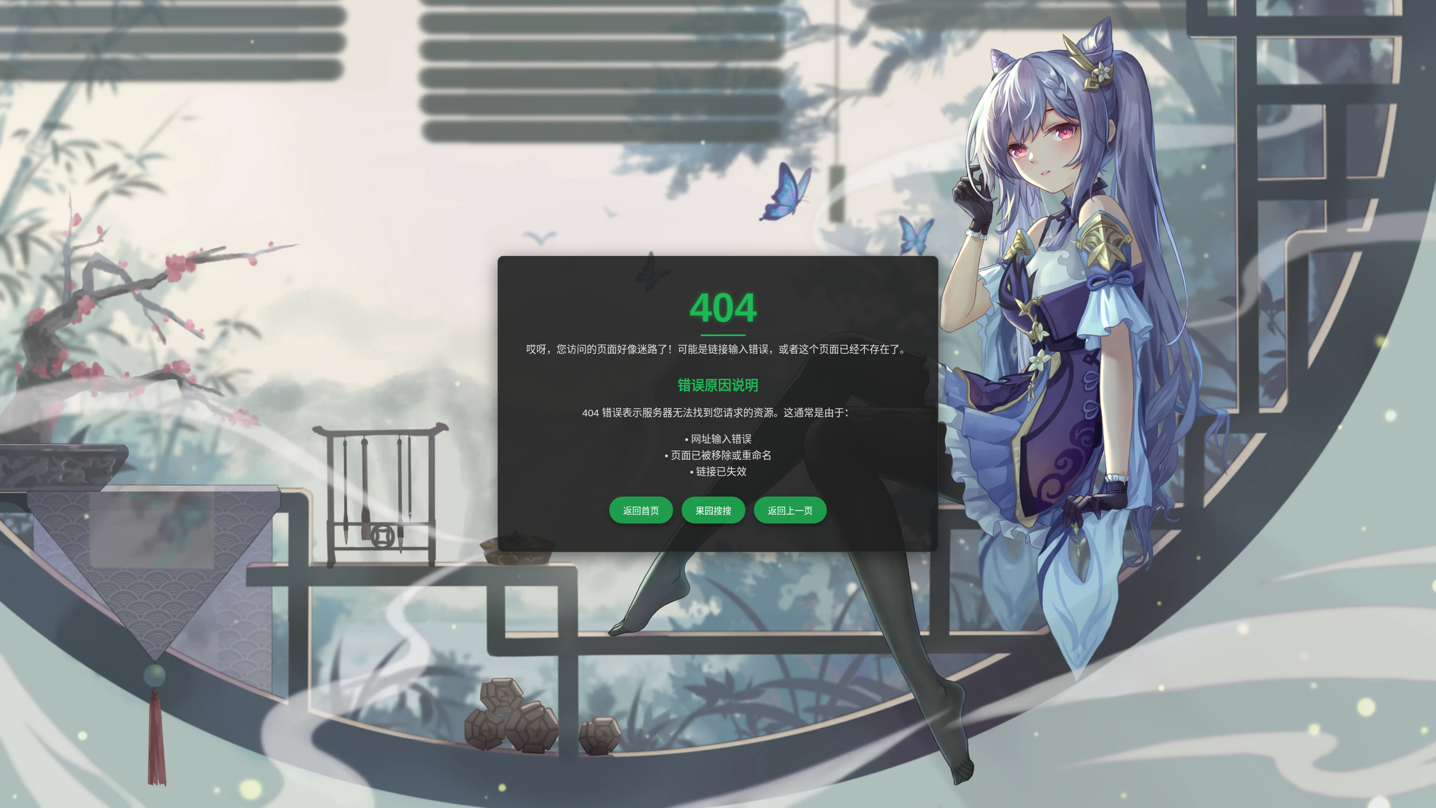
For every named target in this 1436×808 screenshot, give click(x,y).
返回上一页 (790, 511)
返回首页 (641, 511)
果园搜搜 (713, 511)
